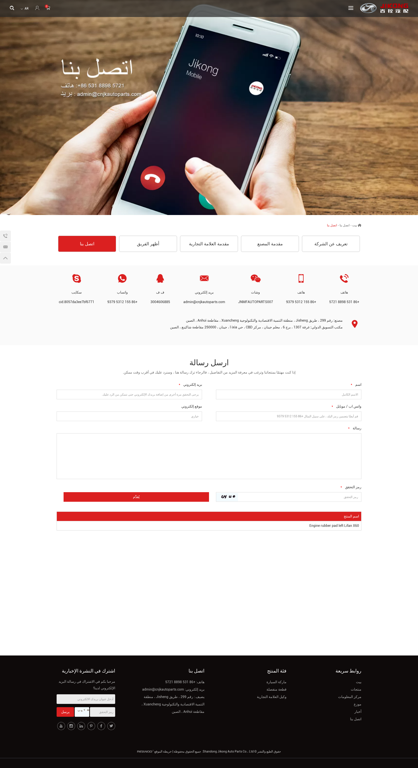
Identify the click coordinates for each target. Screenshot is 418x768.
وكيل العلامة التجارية (272, 697)
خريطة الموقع (163, 751)
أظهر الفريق (148, 243)
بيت (354, 225)
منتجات (356, 689)
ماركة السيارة (276, 682)
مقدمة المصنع (270, 243)
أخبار (357, 712)
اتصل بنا (345, 225)
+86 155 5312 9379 (122, 302)
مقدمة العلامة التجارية (209, 243)
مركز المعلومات (349, 697)
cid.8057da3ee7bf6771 (76, 302)
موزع (357, 704)
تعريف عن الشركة (331, 243)
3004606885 (160, 302)
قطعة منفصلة (276, 689)
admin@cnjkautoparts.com (204, 302)
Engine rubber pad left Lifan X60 (334, 526)
